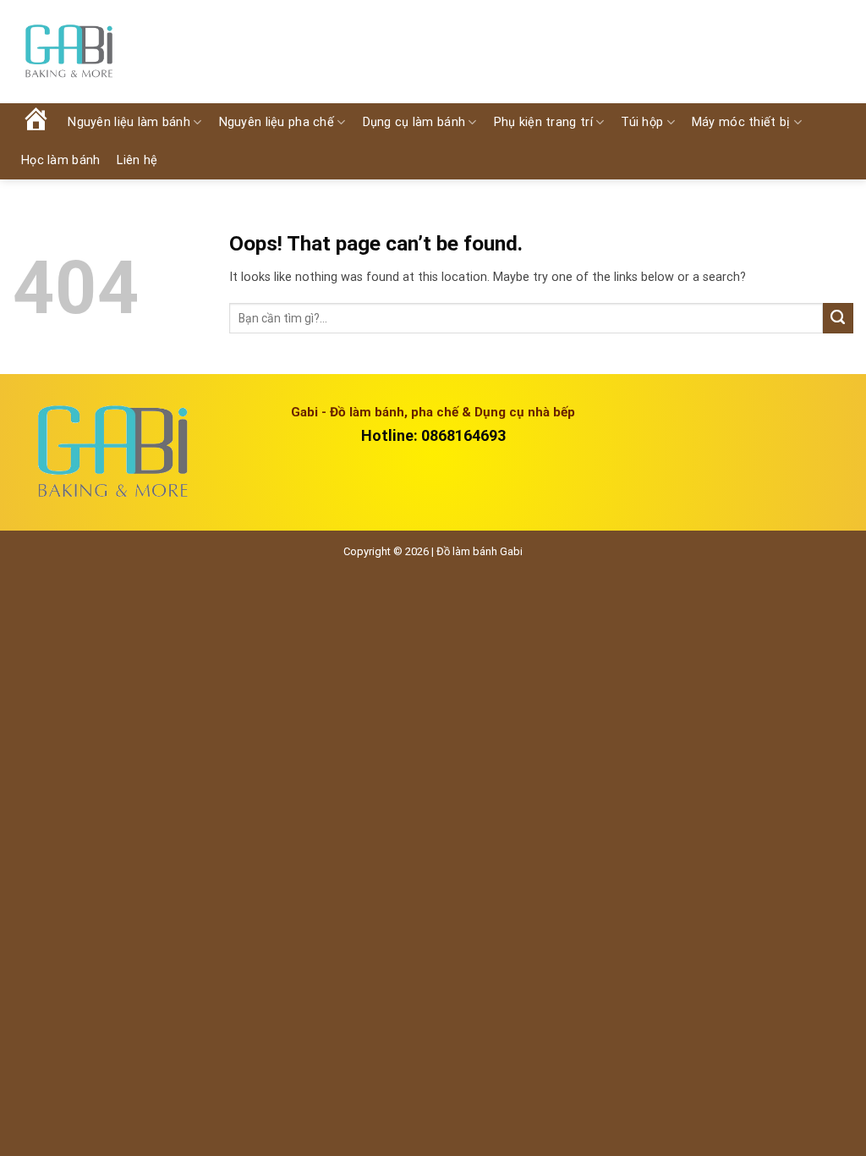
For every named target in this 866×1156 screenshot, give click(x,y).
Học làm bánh (60, 160)
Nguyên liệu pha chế (276, 122)
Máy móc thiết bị (741, 122)
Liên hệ (137, 160)
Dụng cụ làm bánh (414, 122)
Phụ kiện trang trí (543, 122)
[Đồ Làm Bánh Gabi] (68, 52)
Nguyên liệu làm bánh (129, 122)
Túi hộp (642, 122)
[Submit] (838, 318)
